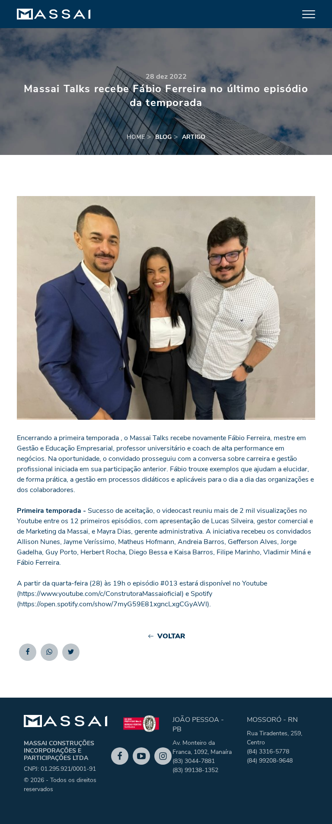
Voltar (171, 636)
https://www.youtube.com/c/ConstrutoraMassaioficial (100, 594)
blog (163, 137)
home (136, 137)
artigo (193, 137)
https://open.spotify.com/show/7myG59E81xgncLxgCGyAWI (113, 604)
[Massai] (53, 14)
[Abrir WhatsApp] (310, 802)
